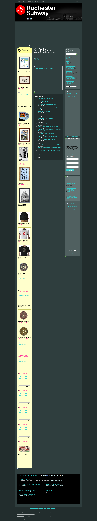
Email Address (70, 156)
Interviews (68, 62)
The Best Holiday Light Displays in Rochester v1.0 (49, 155)
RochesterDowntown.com (72, 196)
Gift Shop (37, 1)
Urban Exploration (69, 83)
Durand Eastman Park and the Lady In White (48, 126)
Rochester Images (69, 73)
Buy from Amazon (22, 164)
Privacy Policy (53, 508)
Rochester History (69, 71)
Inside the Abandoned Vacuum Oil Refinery (47, 139)
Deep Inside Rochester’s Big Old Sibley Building (48, 121)
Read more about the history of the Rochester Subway (26, 514)
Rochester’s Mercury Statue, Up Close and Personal (49, 147)
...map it (25, 485)
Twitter (57, 475)
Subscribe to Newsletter (34, 508)
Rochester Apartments (70, 67)
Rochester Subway (69, 76)
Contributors (30, 1)
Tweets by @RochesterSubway (72, 136)
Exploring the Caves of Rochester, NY (46, 133)
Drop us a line (72, 253)
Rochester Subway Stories (70, 77)
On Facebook (41, 508)
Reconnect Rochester (71, 183)
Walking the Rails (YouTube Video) (26, 495)
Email (44, 475)
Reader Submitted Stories (70, 66)
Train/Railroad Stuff (69, 79)
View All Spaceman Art (23, 184)
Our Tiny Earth (70, 189)
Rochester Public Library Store (25, 488)
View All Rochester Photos (24, 208)
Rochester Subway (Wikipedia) (25, 491)
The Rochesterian (70, 190)
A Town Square (70, 186)
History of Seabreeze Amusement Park (46, 118)
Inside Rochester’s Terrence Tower (45, 98)
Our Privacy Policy (70, 154)
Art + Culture (68, 58)
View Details (21, 73)
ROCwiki (68, 198)
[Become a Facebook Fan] (47, 476)
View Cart (77, 1)
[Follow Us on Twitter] (54, 476)
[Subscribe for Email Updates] (41, 476)
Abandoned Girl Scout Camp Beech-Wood (47, 136)
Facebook (50, 475)
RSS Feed (48, 508)
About (24, 1)
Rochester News (69, 74)
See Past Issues (70, 153)
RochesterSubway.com (22, 45)
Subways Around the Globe (70, 78)
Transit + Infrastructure (70, 81)
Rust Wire (69, 192)
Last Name (68, 164)
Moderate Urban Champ (71, 188)
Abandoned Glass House (43, 123)
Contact (43, 1)
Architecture (68, 57)
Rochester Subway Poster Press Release (55, 485)
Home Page (37, 59)
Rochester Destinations (70, 68)
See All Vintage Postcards (24, 356)
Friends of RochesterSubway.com (25, 499)
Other (67, 64)
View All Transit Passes (23, 457)
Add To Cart (26, 291)
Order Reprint (27, 355)
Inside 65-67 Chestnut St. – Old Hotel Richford (48, 142)
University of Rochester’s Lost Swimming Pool (48, 104)
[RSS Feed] (60, 476)
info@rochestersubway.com (56, 480)
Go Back (37, 58)
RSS (63, 475)
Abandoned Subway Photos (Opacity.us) (27, 494)
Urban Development (69, 82)
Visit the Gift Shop (22, 54)
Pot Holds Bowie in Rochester (44, 111)
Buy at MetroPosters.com (24, 74)
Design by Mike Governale (52, 488)
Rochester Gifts (69, 69)
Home (19, 1)
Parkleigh (21, 485)
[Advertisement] (48, 33)
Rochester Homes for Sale (70, 72)
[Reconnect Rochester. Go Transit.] (49, 499)
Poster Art (21, 486)
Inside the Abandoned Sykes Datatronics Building (49, 150)
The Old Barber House (43, 101)
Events (67, 59)
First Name (68, 160)
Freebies (67, 61)
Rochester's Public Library (72, 197)
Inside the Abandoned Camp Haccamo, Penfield (48, 144)
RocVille (68, 191)
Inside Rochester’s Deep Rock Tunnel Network (48, 153)
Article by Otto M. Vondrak (52, 486)
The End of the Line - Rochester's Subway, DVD (28, 493)
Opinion (67, 63)
